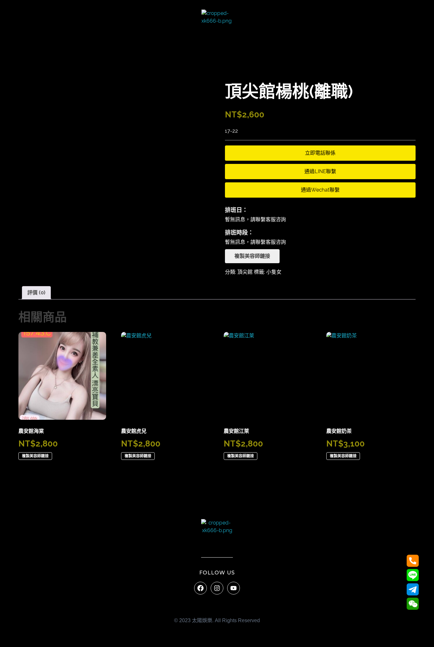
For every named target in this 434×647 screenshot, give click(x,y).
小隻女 (273, 272)
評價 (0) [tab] (36, 293)
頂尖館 (245, 272)
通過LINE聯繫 (320, 171)
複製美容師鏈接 (252, 256)
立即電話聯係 (320, 153)
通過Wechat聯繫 (320, 190)
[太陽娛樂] (217, 26)
